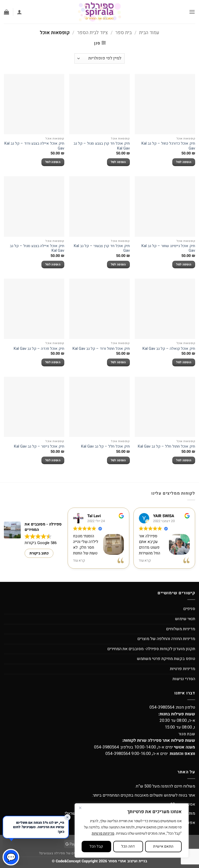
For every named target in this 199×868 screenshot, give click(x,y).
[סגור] (80, 808)
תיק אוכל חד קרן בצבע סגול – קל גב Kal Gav (102, 146)
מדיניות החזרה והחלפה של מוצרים (166, 639)
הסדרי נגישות (184, 679)
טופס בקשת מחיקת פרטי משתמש (166, 659)
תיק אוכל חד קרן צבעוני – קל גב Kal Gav (102, 248)
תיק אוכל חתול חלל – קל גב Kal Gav (166, 446)
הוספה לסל (183, 162)
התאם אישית (163, 846)
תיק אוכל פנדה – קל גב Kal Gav (39, 348)
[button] (192, 11)
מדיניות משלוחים (180, 629)
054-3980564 (162, 707)
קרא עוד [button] (79, 560)
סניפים (189, 609)
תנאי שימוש (185, 619)
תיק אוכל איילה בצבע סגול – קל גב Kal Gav (37, 248)
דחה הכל (128, 846)
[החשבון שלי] (19, 12)
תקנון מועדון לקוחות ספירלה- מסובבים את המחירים (151, 649)
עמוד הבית (149, 32)
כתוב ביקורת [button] (39, 553)
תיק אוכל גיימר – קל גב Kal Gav (39, 446)
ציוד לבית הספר (92, 32)
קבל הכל (96, 846)
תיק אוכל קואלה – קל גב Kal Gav (169, 348)
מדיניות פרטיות (103, 833)
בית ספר (123, 32)
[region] (132, 830)
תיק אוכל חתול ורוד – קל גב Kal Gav (101, 348)
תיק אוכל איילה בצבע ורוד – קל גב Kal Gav (34, 146)
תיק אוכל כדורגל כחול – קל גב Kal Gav (168, 146)
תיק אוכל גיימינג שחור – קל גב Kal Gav (168, 248)
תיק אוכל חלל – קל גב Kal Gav (105, 446)
